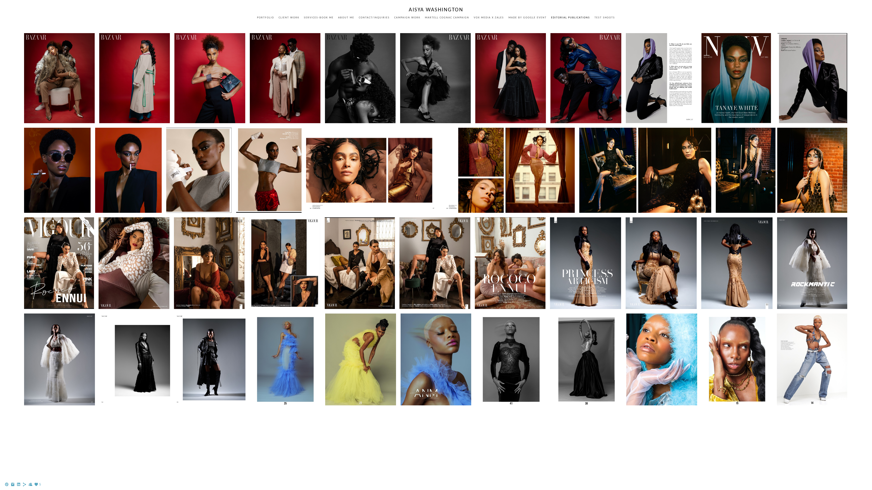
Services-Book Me (319, 17)
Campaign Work (407, 17)
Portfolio (265, 17)
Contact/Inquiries (374, 17)
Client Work (289, 17)
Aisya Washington (436, 10)
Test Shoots (605, 17)
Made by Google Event (527, 17)
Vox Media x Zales (489, 17)
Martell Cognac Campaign (447, 17)
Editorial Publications (570, 17)
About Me (346, 17)
